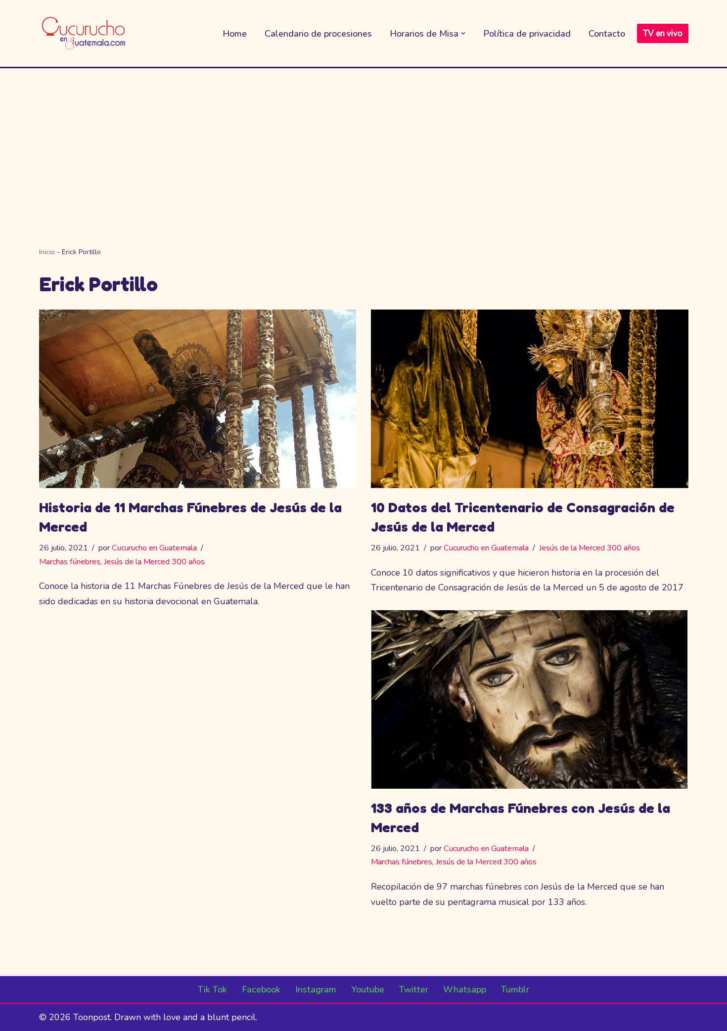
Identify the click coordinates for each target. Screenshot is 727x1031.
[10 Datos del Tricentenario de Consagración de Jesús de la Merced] (529, 399)
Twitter (413, 989)
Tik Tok (212, 989)
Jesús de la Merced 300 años (154, 561)
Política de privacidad (527, 34)
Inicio (47, 252)
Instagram (315, 989)
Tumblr (515, 989)
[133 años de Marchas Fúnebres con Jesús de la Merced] (529, 699)
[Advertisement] (363, 142)
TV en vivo (662, 33)
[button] (463, 33)
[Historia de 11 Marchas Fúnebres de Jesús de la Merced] (198, 399)
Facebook (261, 989)
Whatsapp (464, 989)
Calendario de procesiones (318, 34)
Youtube (367, 989)
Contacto (607, 34)
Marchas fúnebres (69, 561)
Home (235, 34)
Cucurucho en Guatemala (154, 547)
